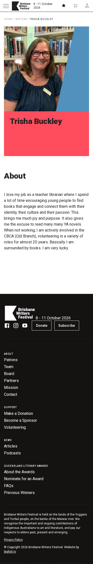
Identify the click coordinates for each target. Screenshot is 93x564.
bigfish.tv (10, 551)
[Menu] (6, 6)
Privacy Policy (13, 539)
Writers (21, 19)
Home (8, 19)
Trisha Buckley (41, 19)
